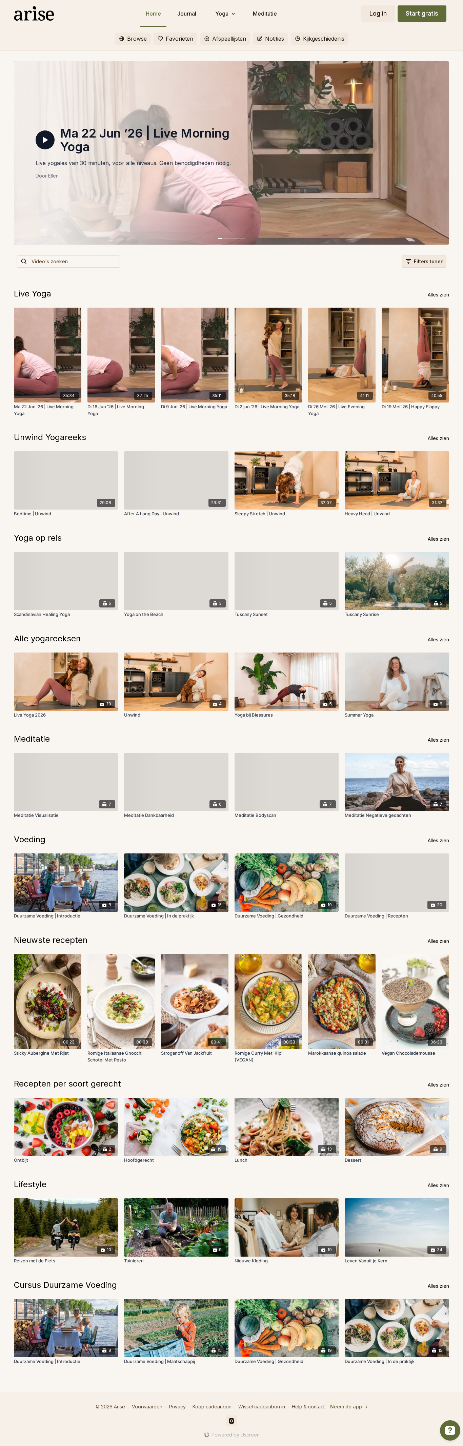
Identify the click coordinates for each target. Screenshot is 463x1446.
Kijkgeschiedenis (323, 38)
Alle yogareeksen (47, 638)
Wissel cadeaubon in (261, 1406)
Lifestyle (30, 1184)
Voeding (29, 839)
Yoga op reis (38, 538)
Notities (274, 38)
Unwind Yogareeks (50, 437)
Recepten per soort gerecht (67, 1084)
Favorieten (179, 38)
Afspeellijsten (229, 38)
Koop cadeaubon (212, 1406)
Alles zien (438, 294)
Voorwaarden (147, 1406)
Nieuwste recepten (50, 940)
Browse (137, 38)
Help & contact (308, 1406)
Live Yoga (32, 293)
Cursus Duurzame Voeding (65, 1285)
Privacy (177, 1406)
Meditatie (32, 739)
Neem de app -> (349, 1406)
